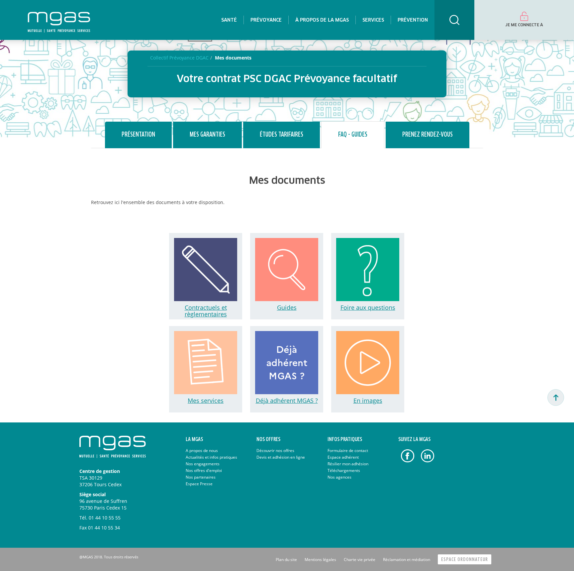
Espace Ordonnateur (464, 559)
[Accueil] (59, 20)
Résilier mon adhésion (348, 464)
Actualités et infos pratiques (211, 457)
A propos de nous (202, 450)
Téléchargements (344, 470)
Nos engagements (203, 464)
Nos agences (339, 477)
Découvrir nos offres (275, 450)
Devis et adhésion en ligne (280, 457)
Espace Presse (199, 484)
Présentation (138, 135)
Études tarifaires (281, 135)
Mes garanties (207, 135)
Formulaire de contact (348, 450)
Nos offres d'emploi (204, 470)
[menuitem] (229, 20)
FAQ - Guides (352, 135)
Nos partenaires (201, 477)
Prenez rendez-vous (427, 135)
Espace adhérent (343, 457)
